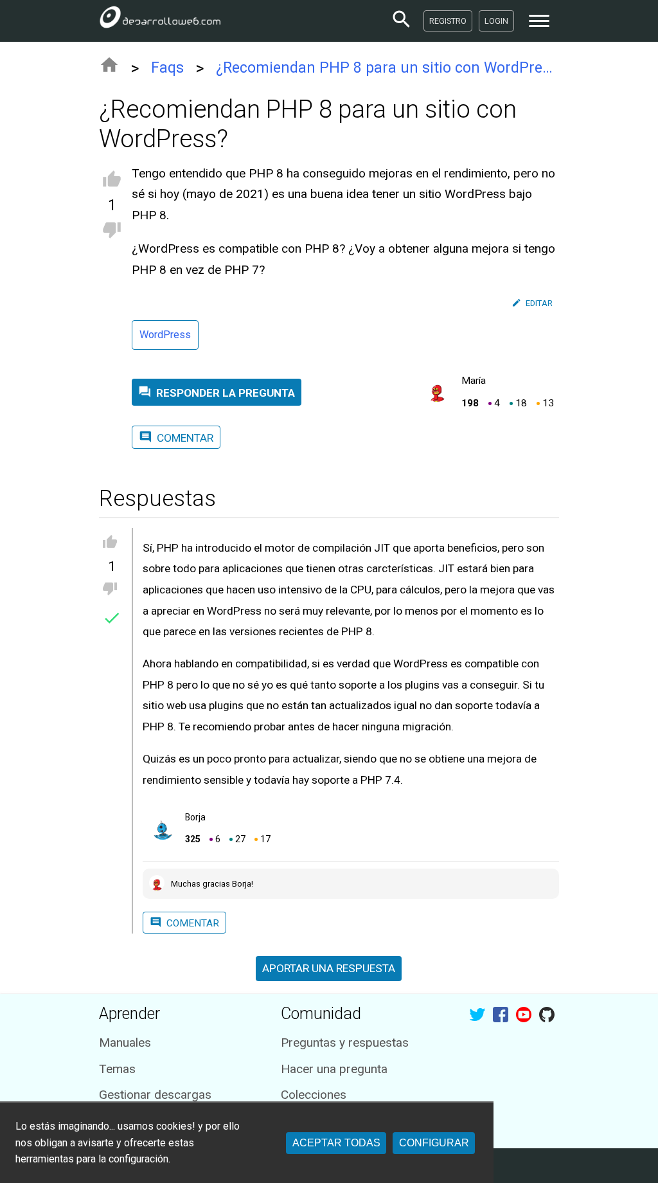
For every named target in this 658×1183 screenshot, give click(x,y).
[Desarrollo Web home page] (160, 20)
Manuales (125, 1042)
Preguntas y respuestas (345, 1042)
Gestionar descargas (155, 1094)
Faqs (167, 68)
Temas (117, 1068)
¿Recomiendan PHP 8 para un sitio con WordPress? (388, 68)
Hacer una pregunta (334, 1068)
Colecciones (313, 1094)
